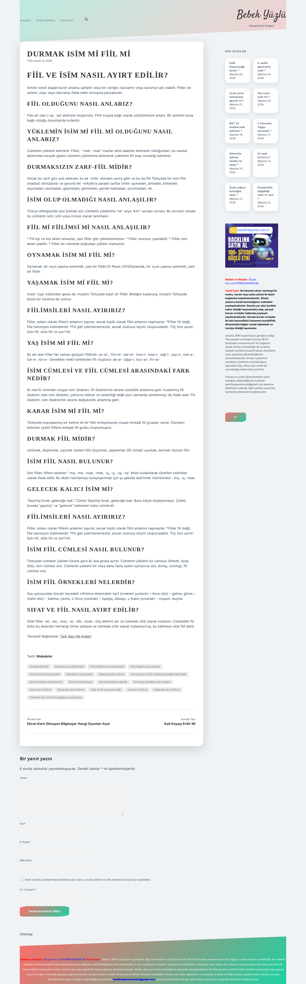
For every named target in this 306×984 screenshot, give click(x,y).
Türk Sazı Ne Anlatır (75, 636)
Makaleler (45, 656)
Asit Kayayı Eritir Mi (179, 724)
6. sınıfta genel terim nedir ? (264, 66)
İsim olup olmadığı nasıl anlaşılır (152, 681)
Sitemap (26, 934)
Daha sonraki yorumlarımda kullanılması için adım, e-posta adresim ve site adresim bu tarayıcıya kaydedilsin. (88, 879)
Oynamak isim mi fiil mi (71, 689)
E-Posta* (25, 842)
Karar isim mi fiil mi (40, 689)
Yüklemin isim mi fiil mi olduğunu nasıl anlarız (56, 697)
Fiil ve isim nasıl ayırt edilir (45, 674)
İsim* (23, 823)
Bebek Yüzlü (261, 15)
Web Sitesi (26, 860)
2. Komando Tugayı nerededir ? (264, 127)
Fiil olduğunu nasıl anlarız (145, 666)
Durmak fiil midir (39, 666)
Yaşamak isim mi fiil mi (167, 689)
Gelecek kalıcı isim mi (111, 674)
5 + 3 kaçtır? (28, 889)
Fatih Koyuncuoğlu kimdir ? (237, 66)
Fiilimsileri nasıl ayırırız (79, 674)
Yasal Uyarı (66, 20)
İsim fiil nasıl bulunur (80, 681)
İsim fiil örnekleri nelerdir (113, 681)
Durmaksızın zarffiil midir (69, 666)
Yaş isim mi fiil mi (137, 689)
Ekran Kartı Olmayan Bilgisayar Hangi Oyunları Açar (68, 724)
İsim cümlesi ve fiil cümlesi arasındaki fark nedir (158, 674)
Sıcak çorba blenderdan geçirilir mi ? (236, 97)
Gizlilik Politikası (45, 20)
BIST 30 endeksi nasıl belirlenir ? (237, 127)
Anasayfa (25, 20)
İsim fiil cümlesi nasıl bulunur (46, 681)
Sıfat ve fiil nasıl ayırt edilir (106, 689)
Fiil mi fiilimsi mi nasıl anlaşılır (107, 666)
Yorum (23, 777)
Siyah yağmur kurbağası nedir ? (237, 191)
